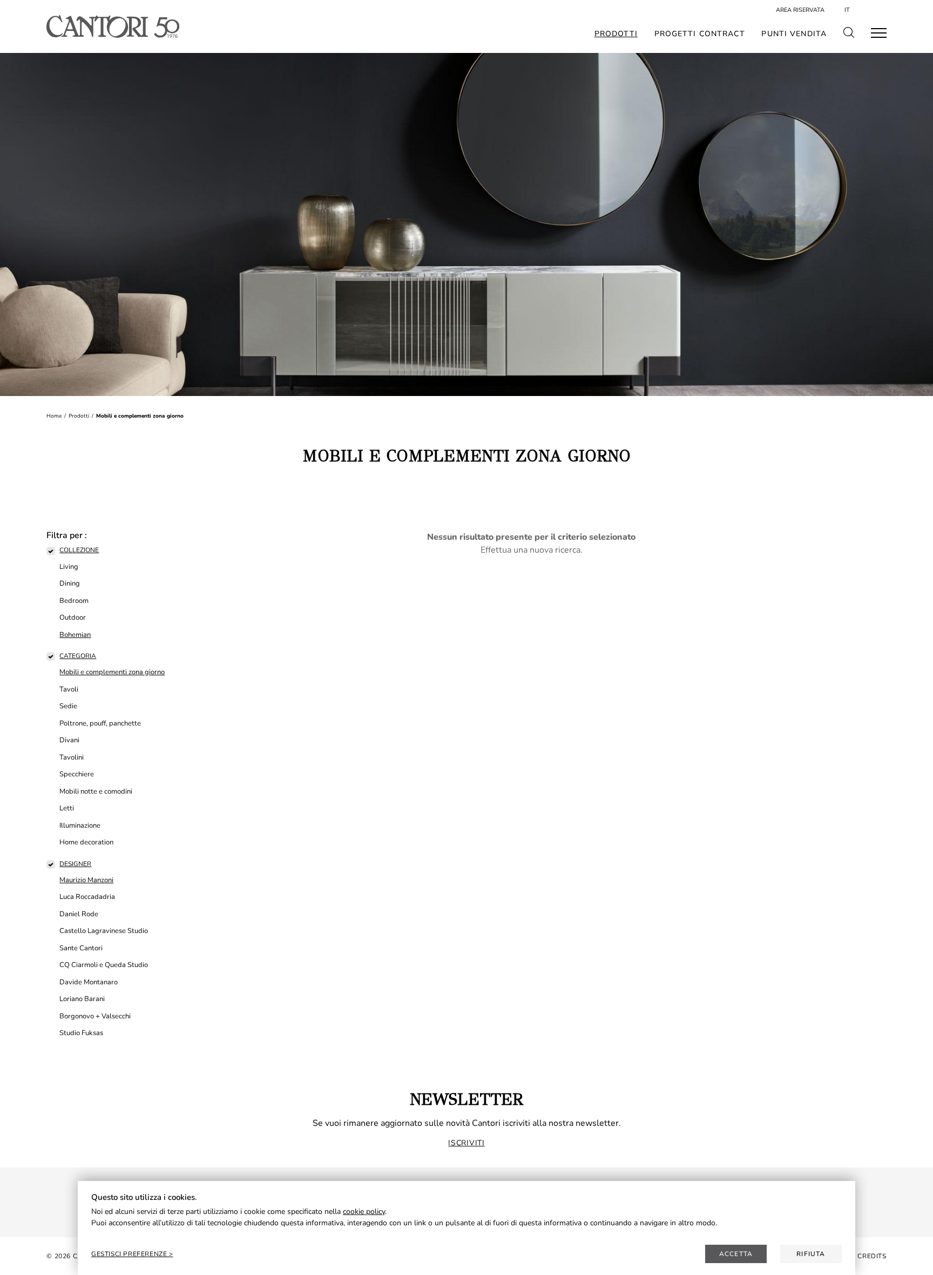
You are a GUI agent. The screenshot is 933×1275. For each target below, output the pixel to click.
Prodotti (616, 34)
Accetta (736, 1254)
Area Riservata (800, 10)
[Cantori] (112, 26)
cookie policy (364, 1211)
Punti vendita (794, 34)
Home (54, 416)
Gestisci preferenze (130, 1254)
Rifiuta (810, 1254)
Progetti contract (699, 34)
